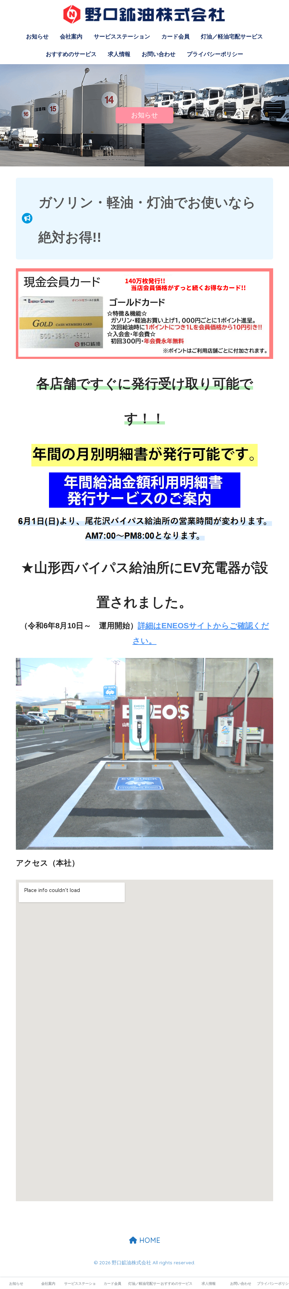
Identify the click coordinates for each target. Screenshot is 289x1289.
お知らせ (37, 36)
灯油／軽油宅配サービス (232, 36)
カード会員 (175, 36)
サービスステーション (122, 36)
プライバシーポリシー (215, 54)
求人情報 (119, 54)
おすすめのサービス (71, 54)
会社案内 (71, 36)
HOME (148, 1240)
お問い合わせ (159, 54)
